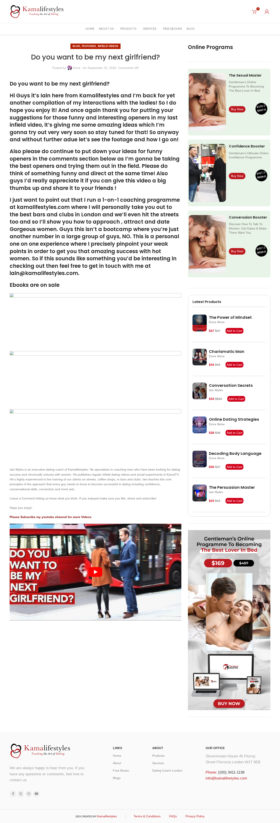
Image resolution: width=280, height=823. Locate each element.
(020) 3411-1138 (231, 772)
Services (158, 763)
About (117, 763)
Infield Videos (108, 46)
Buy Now (237, 109)
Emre (76, 68)
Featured (89, 46)
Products (158, 755)
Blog (76, 46)
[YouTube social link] (36, 794)
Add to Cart (234, 331)
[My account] (267, 11)
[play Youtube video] (95, 572)
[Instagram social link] (28, 794)
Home (117, 755)
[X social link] (21, 794)
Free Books (121, 770)
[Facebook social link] (13, 794)
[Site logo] (37, 11)
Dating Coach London (167, 770)
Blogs (117, 778)
